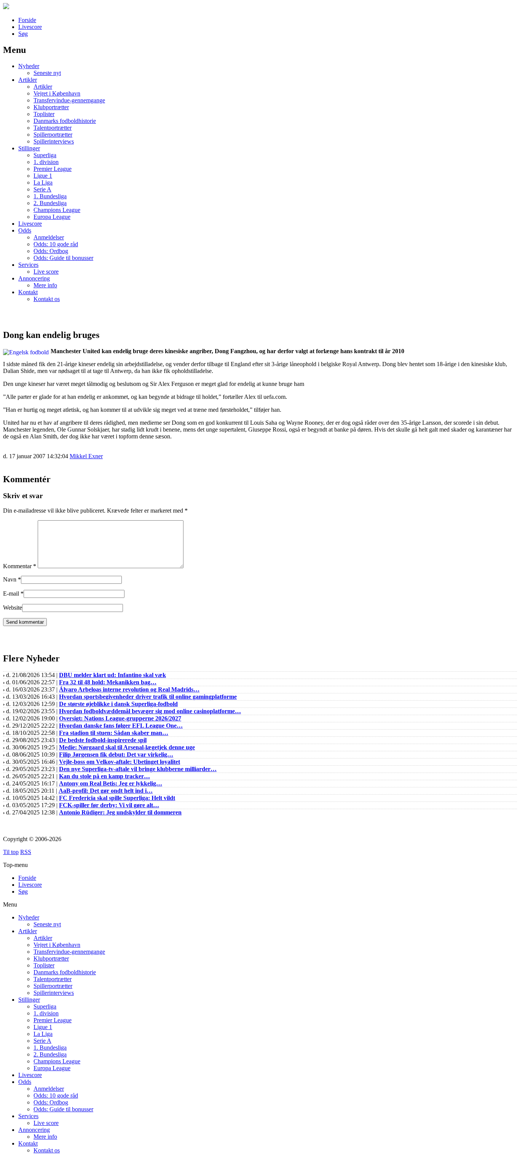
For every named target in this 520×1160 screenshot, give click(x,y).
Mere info (45, 285)
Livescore (30, 27)
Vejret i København (56, 93)
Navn (9, 579)
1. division (46, 162)
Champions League (56, 210)
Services (28, 264)
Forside (27, 20)
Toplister (43, 114)
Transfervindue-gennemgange (69, 100)
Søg (23, 33)
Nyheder (28, 66)
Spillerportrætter (52, 134)
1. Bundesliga (50, 196)
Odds (24, 230)
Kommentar (19, 566)
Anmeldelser (48, 237)
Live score (46, 271)
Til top (11, 852)
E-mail (11, 593)
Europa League (51, 217)
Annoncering (34, 278)
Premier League (52, 169)
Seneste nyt (47, 73)
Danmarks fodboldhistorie (64, 121)
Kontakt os (46, 299)
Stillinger (29, 148)
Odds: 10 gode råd (55, 244)
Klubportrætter (51, 107)
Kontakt (28, 292)
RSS (25, 852)
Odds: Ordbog (50, 251)
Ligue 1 (42, 175)
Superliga (44, 155)
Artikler (27, 79)
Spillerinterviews (53, 141)
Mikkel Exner (86, 456)
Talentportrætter (52, 127)
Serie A (42, 189)
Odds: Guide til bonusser (63, 258)
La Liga (43, 182)
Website (12, 607)
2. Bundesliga (50, 203)
